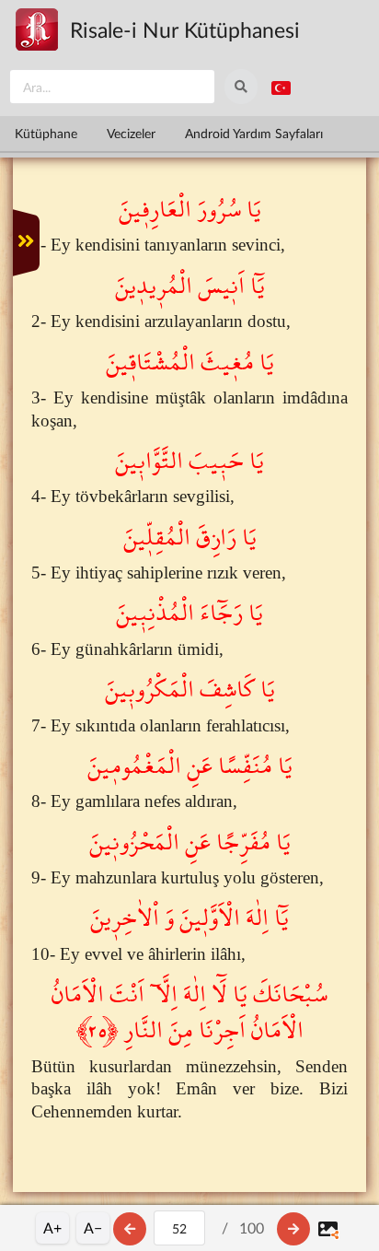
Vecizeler (131, 133)
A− (93, 1227)
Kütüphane (46, 133)
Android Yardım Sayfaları (254, 133)
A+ (52, 1227)
